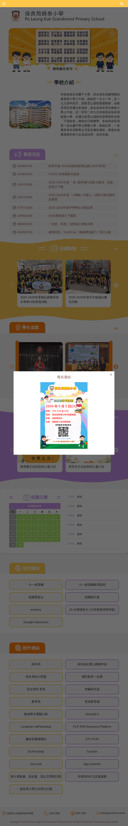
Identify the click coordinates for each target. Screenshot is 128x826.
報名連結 (64, 377)
